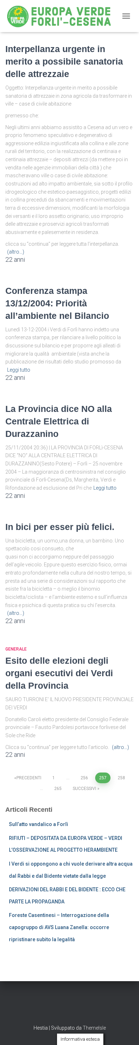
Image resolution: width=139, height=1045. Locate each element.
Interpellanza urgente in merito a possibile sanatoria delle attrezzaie (64, 61)
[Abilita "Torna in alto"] (125, 1031)
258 (121, 777)
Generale (16, 649)
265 (58, 788)
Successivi (84, 788)
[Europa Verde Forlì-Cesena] (61, 16)
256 (84, 777)
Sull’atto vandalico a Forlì (38, 824)
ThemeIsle (94, 1028)
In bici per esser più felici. (59, 527)
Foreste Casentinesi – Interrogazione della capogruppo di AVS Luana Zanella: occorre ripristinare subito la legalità (59, 927)
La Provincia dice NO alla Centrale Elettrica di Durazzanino (58, 421)
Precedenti (28, 777)
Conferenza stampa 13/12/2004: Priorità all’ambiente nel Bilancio (57, 303)
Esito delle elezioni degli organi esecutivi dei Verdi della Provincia (59, 673)
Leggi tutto (18, 370)
